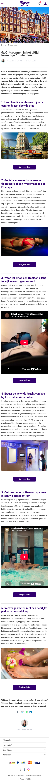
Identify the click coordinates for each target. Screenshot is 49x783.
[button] (39, 3)
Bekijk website (24, 380)
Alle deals (7, 740)
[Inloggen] (45, 3)
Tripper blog (12, 45)
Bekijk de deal (24, 167)
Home (3, 45)
